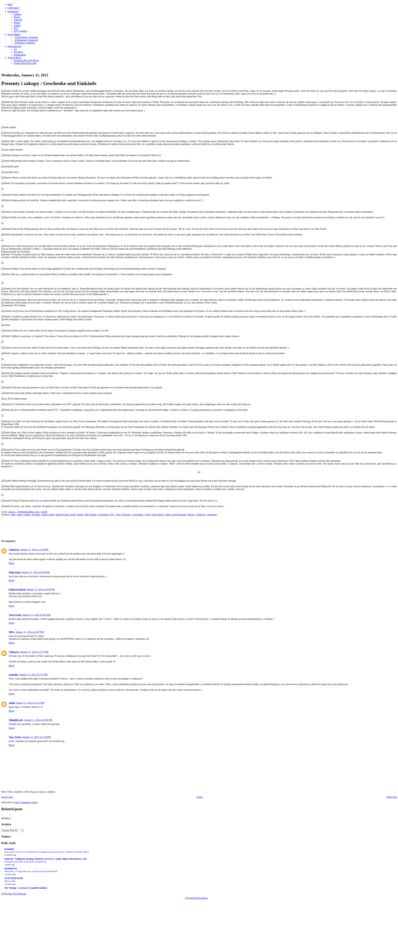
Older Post (391, 797)
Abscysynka (15, 615)
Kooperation (20, 54)
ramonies (13, 674)
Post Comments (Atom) (26, 802)
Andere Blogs (14, 57)
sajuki (12, 703)
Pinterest (30, 43)
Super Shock (157, 514)
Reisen (17, 22)
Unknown (14, 549)
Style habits (10, 881)
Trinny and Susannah (175, 514)
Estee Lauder (48, 514)
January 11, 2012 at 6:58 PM (38, 720)
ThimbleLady (16, 720)
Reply (12, 563)
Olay (118, 514)
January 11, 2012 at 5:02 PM (36, 615)
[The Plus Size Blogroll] (13, 893)
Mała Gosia (15, 572)
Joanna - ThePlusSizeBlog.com (24, 511)
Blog (9, 4)
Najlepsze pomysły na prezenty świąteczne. (26, 861)
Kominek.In (11, 868)
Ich (15, 49)
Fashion (17, 14)
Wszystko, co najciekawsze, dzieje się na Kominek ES (31, 871)
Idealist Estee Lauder (66, 514)
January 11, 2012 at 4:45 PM (36, 572)
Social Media (13, 34)
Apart (19, 514)
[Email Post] (50, 511)
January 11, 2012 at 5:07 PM (30, 632)
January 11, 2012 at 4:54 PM (41, 589)
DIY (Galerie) (20, 31)
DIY (16, 28)
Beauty (17, 17)
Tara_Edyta (15, 737)
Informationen (14, 46)
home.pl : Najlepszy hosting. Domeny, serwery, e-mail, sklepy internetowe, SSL (46, 858)
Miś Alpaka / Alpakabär (96, 514)
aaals (13, 514)
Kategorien (12, 11)
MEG (12, 632)
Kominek (9, 849)
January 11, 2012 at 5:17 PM (34, 652)
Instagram (32, 40)
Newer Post (7, 797)
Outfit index (13, 8)
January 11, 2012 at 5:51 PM (33, 674)
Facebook (32, 37)
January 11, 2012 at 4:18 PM (34, 549)
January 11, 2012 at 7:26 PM (36, 737)
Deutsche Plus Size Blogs (26, 60)
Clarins (26, 514)
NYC (112, 514)
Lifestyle (18, 19)
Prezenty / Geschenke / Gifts (136, 514)
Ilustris (80, 514)
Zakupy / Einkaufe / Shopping (202, 514)
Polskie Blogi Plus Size (25, 63)
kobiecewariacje (17, 589)
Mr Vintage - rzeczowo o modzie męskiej (26, 888)
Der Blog (18, 52)
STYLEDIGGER (14, 878)
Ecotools (36, 514)
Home (200, 797)
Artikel (17, 25)
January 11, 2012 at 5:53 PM (30, 703)
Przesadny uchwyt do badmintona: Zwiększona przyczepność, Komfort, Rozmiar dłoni (47, 851)
